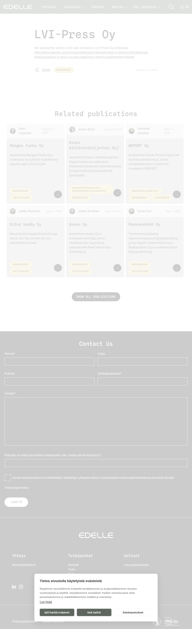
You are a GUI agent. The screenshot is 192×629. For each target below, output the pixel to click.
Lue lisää (46, 601)
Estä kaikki (94, 612)
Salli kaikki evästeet (57, 612)
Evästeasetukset (133, 612)
